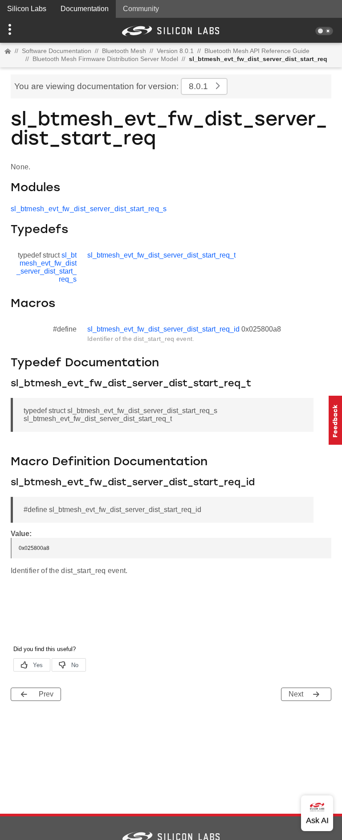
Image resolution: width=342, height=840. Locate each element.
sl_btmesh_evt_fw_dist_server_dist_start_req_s (89, 209)
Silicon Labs (26, 8)
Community (141, 8)
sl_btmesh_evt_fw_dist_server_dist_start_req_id (163, 329)
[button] (25, 30)
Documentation (85, 8)
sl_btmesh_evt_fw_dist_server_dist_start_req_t (161, 255)
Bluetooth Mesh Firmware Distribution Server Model (105, 58)
